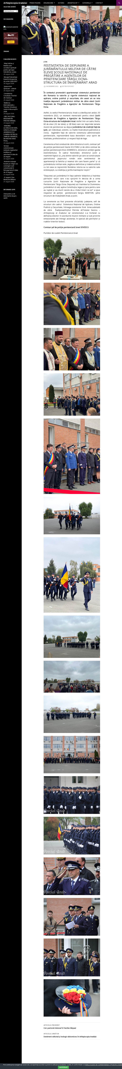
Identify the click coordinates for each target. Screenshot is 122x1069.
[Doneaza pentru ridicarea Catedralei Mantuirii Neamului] (11, 28)
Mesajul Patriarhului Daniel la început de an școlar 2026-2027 (10, 79)
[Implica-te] (11, 38)
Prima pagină (35, 3)
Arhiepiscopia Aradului (15, 2)
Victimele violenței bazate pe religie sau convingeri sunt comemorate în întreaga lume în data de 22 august (11, 167)
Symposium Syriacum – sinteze (10, 87)
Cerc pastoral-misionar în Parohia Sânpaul (60, 1026)
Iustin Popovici (68, 86)
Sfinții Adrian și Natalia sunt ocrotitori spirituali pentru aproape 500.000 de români (10, 67)
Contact (99, 3)
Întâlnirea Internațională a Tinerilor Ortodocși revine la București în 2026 (11, 107)
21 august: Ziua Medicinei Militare (10, 178)
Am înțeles (63, 1067)
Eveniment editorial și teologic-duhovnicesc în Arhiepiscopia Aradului (70, 1035)
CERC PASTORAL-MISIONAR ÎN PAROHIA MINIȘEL (10, 118)
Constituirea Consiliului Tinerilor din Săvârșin (10, 96)
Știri (45, 62)
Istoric (61, 3)
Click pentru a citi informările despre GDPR (10, 196)
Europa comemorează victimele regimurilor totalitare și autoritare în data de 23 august (11, 151)
